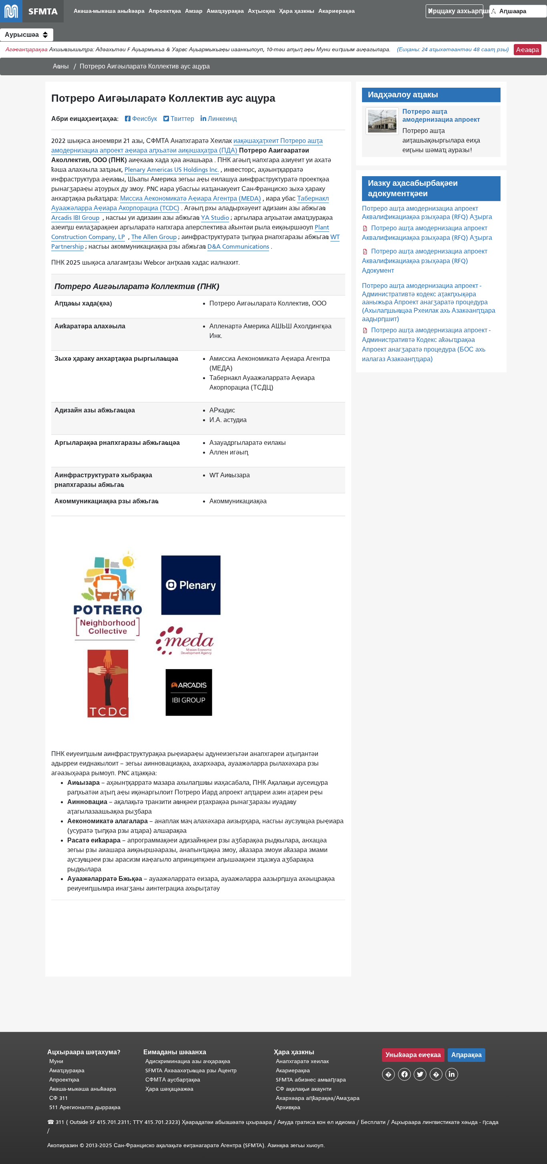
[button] (26, 34)
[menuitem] (109, 11)
